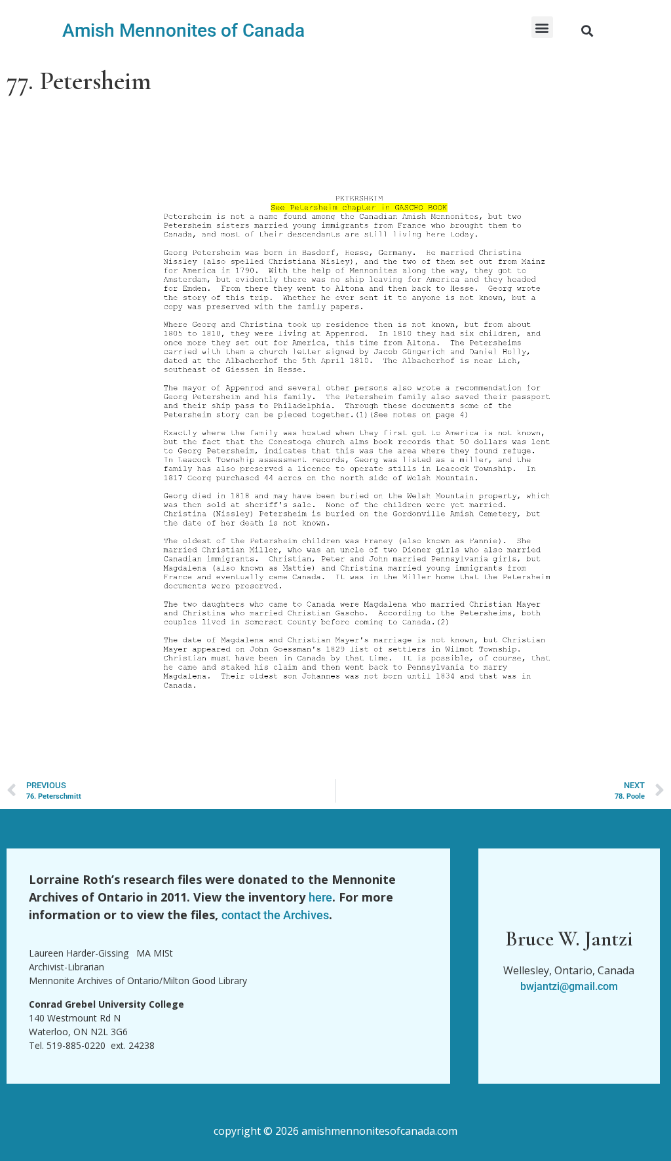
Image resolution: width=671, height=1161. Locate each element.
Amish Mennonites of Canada (183, 30)
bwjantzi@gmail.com (569, 986)
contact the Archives (275, 915)
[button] (542, 27)
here (320, 897)
